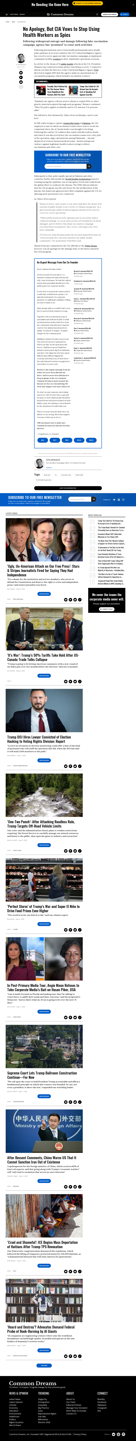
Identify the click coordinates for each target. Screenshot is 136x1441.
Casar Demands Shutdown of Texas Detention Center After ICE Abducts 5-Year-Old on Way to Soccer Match (111, 555)
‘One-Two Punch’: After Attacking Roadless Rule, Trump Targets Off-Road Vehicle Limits (41, 823)
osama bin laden (66, 475)
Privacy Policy (80, 1434)
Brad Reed (10, 919)
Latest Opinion (16, 1402)
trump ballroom (18, 1101)
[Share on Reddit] (21, 82)
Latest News (15, 1399)
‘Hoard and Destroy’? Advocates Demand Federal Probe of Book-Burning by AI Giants (41, 1329)
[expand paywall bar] (133, 4)
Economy (13, 1408)
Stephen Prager (12, 1176)
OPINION (22, 14)
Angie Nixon (17, 1017)
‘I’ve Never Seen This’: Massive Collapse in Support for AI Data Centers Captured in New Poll (111, 542)
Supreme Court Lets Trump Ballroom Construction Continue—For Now (42, 1075)
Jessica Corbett (12, 840)
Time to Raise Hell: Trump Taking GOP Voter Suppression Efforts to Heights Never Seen (110, 562)
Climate (12, 1405)
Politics (12, 1419)
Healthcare (14, 1416)
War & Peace (15, 1425)
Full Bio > (49, 468)
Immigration (43, 1402)
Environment (15, 1413)
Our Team (71, 1402)
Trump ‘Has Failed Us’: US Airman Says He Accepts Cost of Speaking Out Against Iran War (89, 90)
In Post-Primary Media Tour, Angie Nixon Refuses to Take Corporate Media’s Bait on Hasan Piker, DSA (43, 987)
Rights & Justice (16, 1422)
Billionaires (43, 1419)
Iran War (16, 1186)
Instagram (102, 1408)
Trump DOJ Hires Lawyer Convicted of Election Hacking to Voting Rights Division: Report (39, 739)
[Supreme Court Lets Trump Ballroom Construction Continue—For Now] (44, 1046)
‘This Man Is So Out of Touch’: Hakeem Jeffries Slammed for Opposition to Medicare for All (110, 575)
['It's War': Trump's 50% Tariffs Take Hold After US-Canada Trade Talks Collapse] (44, 628)
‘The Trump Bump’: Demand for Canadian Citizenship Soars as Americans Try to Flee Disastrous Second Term (111, 529)
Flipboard (101, 1405)
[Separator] (21, 87)
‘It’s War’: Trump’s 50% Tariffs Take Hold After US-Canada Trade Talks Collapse (43, 657)
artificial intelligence (20, 1355)
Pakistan (86, 123)
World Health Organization (78, 179)
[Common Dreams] (60, 14)
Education (13, 1410)
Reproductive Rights (47, 1413)
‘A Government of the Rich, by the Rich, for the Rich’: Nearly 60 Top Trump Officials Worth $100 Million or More (111, 549)
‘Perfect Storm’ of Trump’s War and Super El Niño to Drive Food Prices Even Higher (43, 908)
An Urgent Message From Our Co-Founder (57, 262)
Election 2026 (44, 1422)
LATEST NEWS (14, 14)
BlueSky (101, 1399)
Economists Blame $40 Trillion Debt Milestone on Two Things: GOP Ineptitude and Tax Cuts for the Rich (110, 535)
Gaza (40, 1410)
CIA (96, 70)
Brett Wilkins (11, 755)
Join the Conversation (68, 488)
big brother (47, 475)
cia (56, 475)
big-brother (22, 22)
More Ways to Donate (76, 1410)
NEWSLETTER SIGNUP (109, 14)
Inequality (42, 1405)
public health (67, 64)
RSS (99, 1410)
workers (57, 59)
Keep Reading (44, 594)
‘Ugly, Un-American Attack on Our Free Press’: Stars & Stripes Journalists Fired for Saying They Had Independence (43, 570)
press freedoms (18, 599)
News (13, 22)
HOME (7, 22)
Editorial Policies (73, 1405)
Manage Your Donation (77, 1408)
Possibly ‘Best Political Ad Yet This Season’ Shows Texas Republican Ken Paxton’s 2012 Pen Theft (57, 90)
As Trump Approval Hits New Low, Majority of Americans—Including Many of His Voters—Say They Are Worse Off (111, 569)
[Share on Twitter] (21, 72)
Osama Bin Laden (71, 123)
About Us (70, 1399)
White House (91, 245)
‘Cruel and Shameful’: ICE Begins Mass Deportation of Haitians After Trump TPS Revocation (42, 1244)
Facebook (101, 1402)
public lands (17, 850)
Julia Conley (11, 1007)
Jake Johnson (11, 1345)
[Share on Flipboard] (21, 77)
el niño (15, 929)
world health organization (43, 480)
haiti (14, 1271)
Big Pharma (43, 1408)
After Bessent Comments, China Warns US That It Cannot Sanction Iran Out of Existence (41, 1159)
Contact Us (71, 1413)
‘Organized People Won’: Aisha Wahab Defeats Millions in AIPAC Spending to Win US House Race (110, 582)
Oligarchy (42, 1399)
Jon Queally (22, 64)
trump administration (20, 765)
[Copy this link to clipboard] (80, 599)
